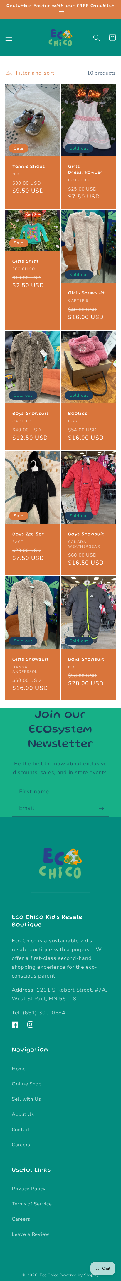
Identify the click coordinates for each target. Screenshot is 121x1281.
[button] (9, 37)
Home (19, 1068)
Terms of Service (32, 1204)
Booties (77, 414)
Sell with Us (26, 1099)
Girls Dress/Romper (85, 170)
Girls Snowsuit (86, 293)
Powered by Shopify (79, 1275)
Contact (21, 1129)
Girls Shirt (25, 262)
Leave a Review (30, 1234)
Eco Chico (49, 1275)
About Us (23, 1114)
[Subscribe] (101, 808)
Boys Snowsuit (30, 414)
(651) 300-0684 (44, 1012)
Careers (21, 1144)
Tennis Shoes (28, 167)
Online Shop (27, 1084)
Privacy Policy (29, 1188)
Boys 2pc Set (28, 534)
